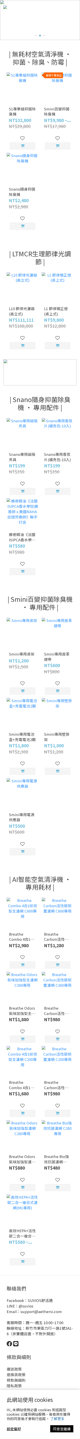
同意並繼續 (62, 1428)
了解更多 (57, 1418)
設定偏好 (14, 1428)
